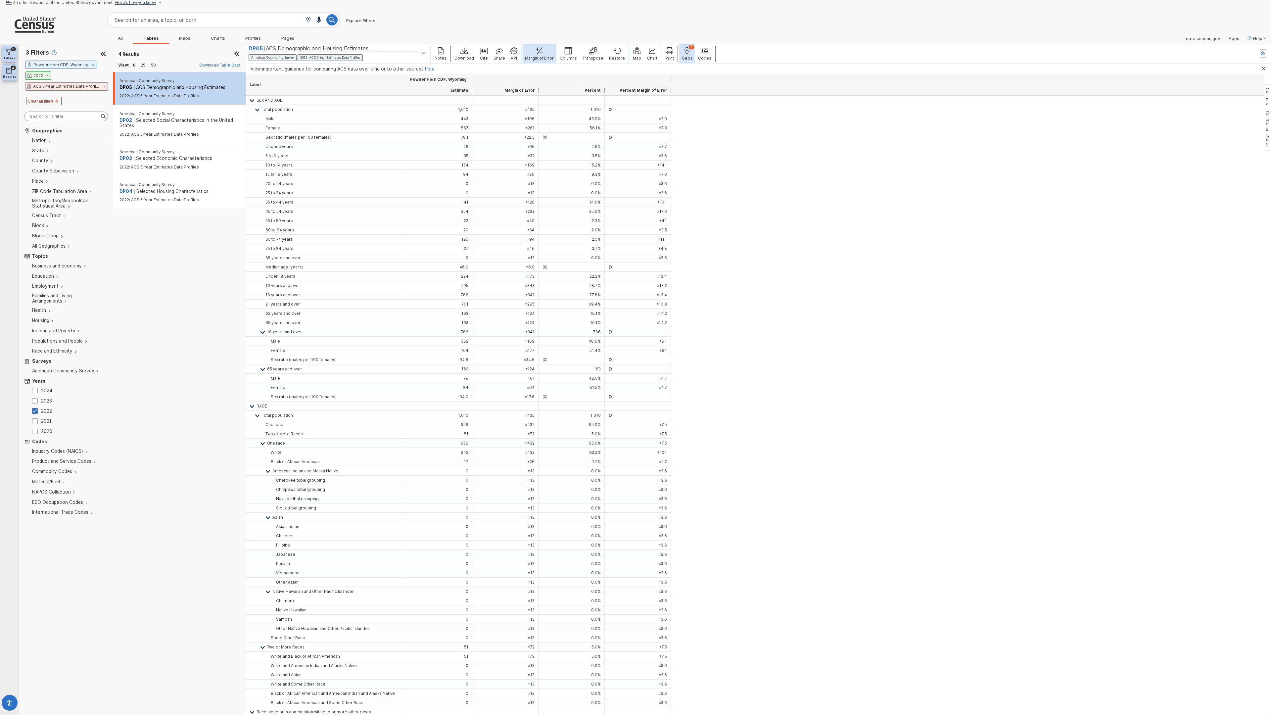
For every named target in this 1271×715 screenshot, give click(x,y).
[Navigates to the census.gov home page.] (28, 30)
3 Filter (37, 52)
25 (143, 65)
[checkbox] (36, 390)
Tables (151, 38)
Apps (1234, 38)
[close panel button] (237, 54)
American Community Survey (146, 80)
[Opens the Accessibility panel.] (9, 704)
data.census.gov (1203, 38)
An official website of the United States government (63, 2)
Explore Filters (360, 20)
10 (133, 65)
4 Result (128, 54)
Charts (218, 38)
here (430, 69)
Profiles (253, 38)
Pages (287, 38)
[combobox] (223, 20)
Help (1257, 38)
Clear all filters (41, 101)
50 (153, 65)
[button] (308, 20)
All (120, 38)
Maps (184, 38)
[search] (66, 116)
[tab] (1267, 96)
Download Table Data (219, 65)
